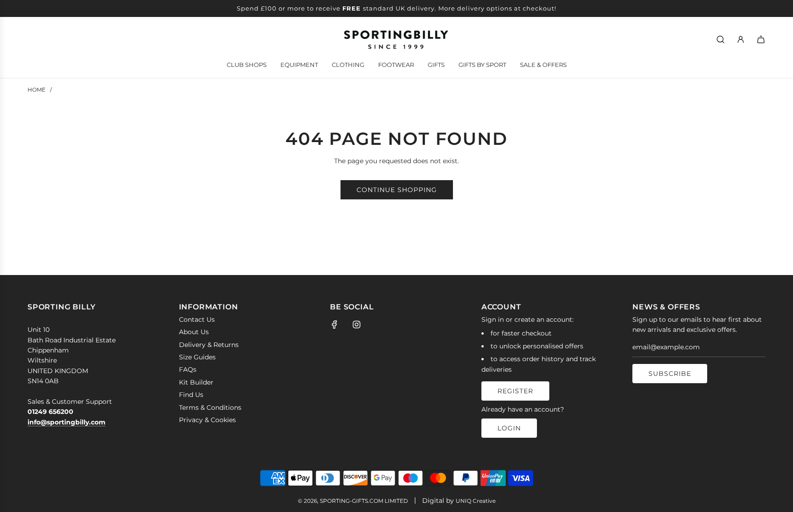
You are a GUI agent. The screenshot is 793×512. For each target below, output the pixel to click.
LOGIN (509, 428)
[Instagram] (356, 324)
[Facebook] (334, 324)
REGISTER (515, 391)
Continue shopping (397, 190)
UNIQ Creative (476, 500)
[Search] (720, 39)
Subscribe (669, 373)
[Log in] (741, 39)
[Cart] (761, 39)
